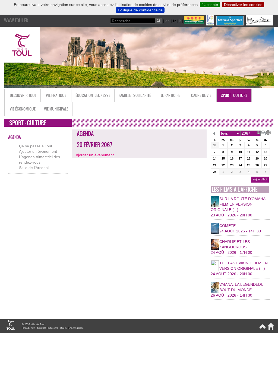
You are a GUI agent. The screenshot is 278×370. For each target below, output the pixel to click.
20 (265, 158)
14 (214, 158)
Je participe (170, 95)
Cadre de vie (201, 95)
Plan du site (28, 328)
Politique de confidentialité (140, 10)
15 (223, 158)
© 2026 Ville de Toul (33, 324)
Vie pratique (56, 95)
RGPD (63, 328)
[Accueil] (270, 328)
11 (248, 152)
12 (257, 152)
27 (265, 165)
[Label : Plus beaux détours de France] (210, 24)
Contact (41, 328)
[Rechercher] (158, 21)
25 (248, 165)
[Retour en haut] (262, 328)
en (167, 21)
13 (265, 152)
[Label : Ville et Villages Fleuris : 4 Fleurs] (194, 24)
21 (214, 165)
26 (257, 165)
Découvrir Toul (23, 95)
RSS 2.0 (53, 328)
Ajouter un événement (38, 151)
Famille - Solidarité (135, 95)
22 (223, 165)
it (180, 21)
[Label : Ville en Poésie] (260, 24)
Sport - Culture (234, 95)
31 (214, 145)
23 (231, 165)
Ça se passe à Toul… (37, 146)
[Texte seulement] (266, 131)
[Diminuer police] (262, 131)
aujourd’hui (260, 179)
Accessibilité (77, 328)
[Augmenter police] (257, 131)
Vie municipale (56, 109)
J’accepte (210, 4)
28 (214, 171)
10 (240, 152)
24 (240, 165)
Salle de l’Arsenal (34, 167)
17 (240, 158)
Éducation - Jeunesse (92, 95)
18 (248, 158)
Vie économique (23, 109)
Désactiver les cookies (243, 4)
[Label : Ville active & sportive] (230, 24)
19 (257, 158)
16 (231, 158)
